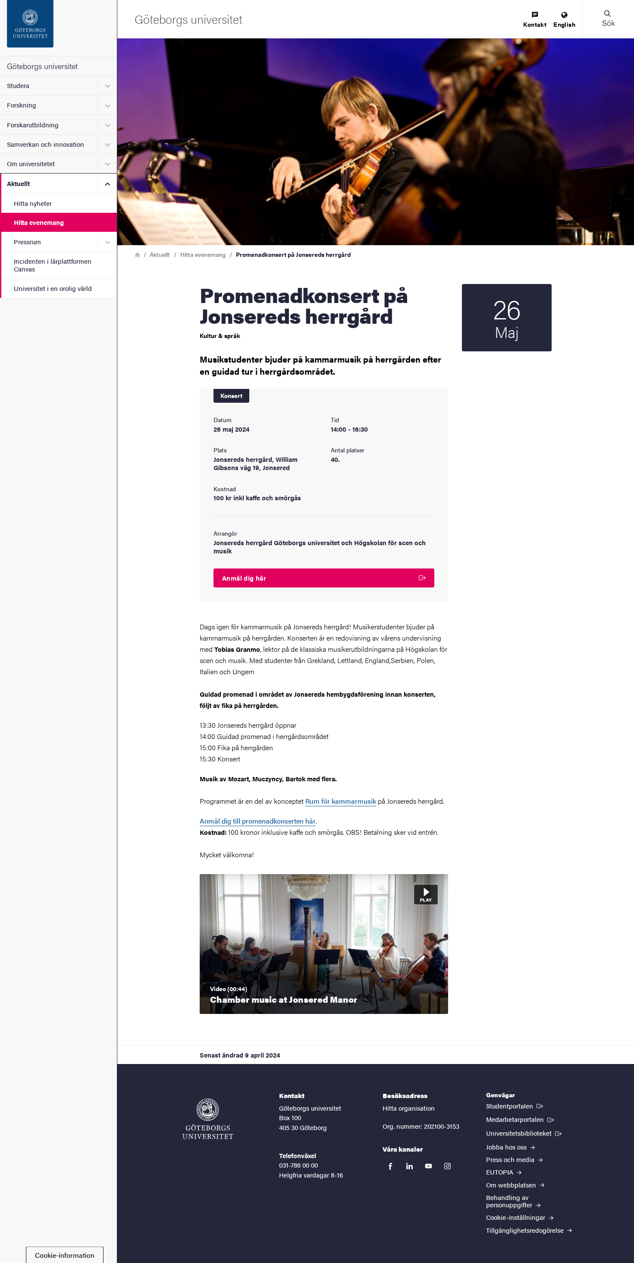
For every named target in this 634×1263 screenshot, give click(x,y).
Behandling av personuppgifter (510, 1201)
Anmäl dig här (244, 577)
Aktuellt (18, 183)
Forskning (21, 104)
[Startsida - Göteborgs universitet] (58, 28)
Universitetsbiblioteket (524, 1132)
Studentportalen (515, 1105)
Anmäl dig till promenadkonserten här (258, 821)
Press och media (511, 1159)
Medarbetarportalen (521, 1119)
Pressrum (27, 241)
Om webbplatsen (512, 1184)
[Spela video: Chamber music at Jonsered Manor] (324, 944)
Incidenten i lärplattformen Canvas (52, 264)
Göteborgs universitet (42, 65)
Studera (18, 85)
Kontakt (534, 24)
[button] (608, 19)
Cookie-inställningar (516, 1217)
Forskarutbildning (33, 124)
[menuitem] (535, 20)
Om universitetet (31, 163)
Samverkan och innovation (45, 143)
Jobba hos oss (507, 1146)
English (564, 24)
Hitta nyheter (33, 203)
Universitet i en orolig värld (53, 288)
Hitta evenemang (39, 222)
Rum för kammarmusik (340, 801)
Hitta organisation (409, 1107)
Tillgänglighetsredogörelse (525, 1230)
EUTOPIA (500, 1171)
